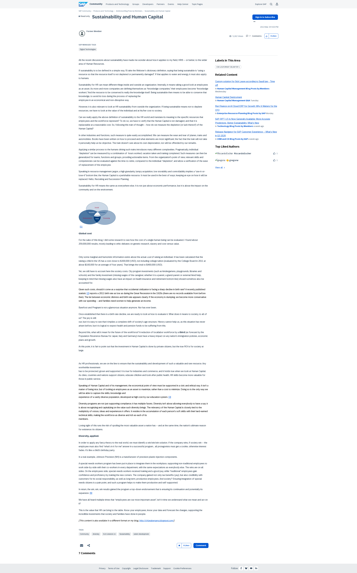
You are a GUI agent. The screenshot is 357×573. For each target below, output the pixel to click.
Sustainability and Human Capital (127, 16)
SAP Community (85, 11)
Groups (135, 4)
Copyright (126, 568)
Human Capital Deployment (228, 97)
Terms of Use (114, 568)
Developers (148, 4)
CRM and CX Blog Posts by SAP (232, 139)
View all (219, 167)
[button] (267, 36)
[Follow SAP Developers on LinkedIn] (256, 568)
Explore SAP (260, 4)
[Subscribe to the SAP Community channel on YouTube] (251, 568)
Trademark (156, 568)
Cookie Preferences (182, 568)
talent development (141, 534)
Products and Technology (117, 4)
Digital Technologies (88, 49)
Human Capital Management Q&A (233, 100)
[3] (169, 397)
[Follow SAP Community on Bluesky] (246, 568)
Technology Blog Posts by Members (235, 126)
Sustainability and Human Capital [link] (157, 11)
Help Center (182, 4)
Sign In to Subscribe (265, 17)
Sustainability (125, 534)
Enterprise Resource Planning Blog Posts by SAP (241, 113)
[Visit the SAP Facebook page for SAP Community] (241, 568)
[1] (81, 227)
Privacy (102, 568)
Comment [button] (201, 545)
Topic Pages (197, 4)
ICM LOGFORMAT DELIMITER (227, 67)
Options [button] (253, 22)
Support (167, 568)
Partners (161, 4)
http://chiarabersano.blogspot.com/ (156, 520)
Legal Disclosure (140, 568)
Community (96, 4)
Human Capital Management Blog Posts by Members (243, 89)
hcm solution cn (109, 534)
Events (171, 4)
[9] (91, 493)
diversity (96, 534)
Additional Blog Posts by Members (129, 11)
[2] (88, 293)
